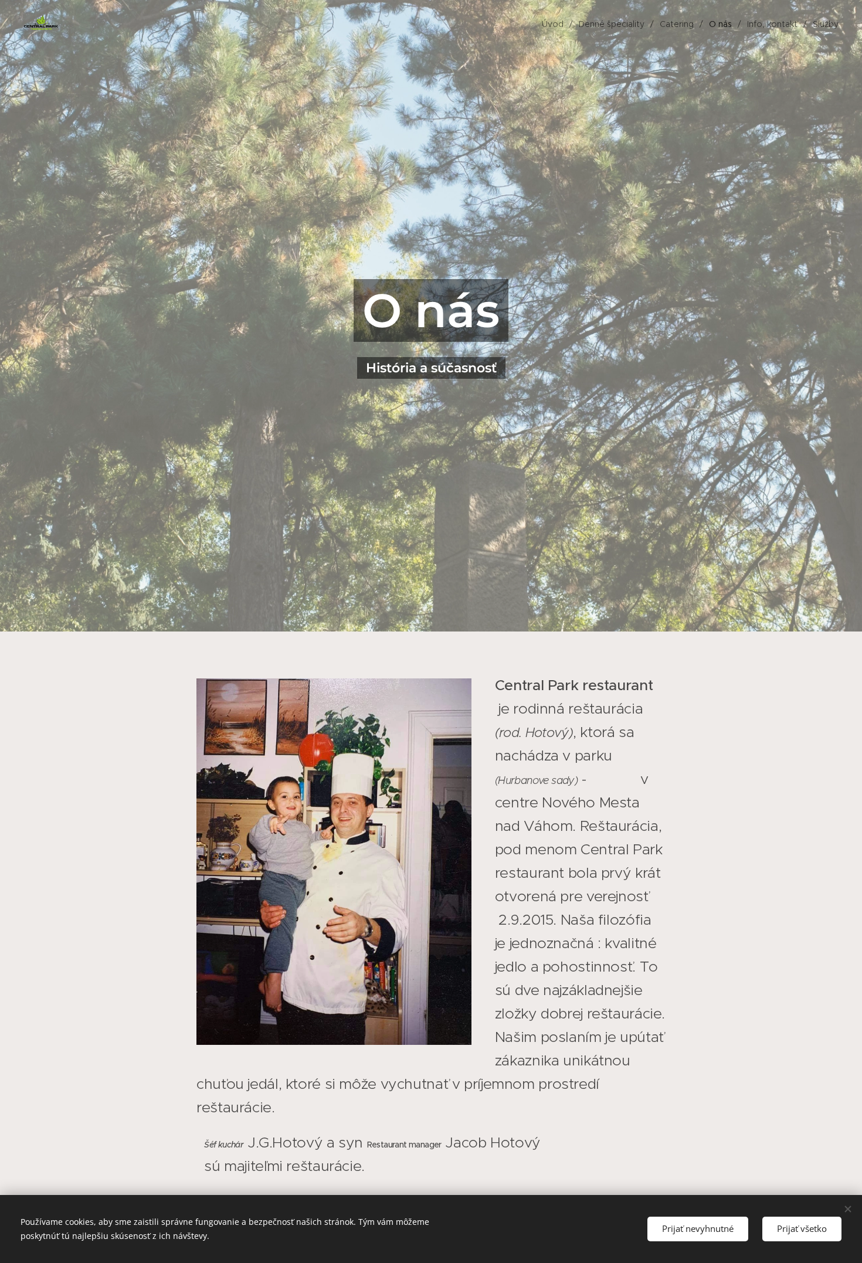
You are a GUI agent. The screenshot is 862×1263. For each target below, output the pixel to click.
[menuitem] (556, 24)
